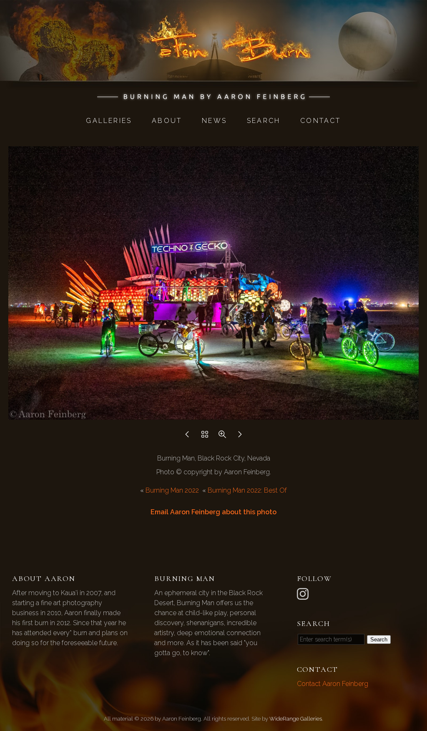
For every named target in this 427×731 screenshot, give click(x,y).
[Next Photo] (239, 437)
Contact (320, 121)
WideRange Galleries (295, 719)
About (167, 121)
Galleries (109, 121)
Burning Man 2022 (172, 490)
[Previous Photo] (187, 437)
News (214, 121)
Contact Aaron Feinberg (332, 684)
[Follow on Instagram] (304, 593)
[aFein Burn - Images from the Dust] (213, 96)
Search (263, 121)
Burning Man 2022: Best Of (247, 490)
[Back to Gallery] (204, 437)
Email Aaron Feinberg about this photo (213, 512)
